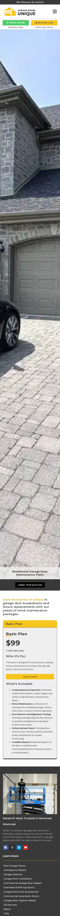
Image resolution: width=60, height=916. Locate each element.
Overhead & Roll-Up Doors (19, 887)
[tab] (30, 624)
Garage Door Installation (18, 878)
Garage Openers (13, 874)
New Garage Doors (14, 865)
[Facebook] (5, 847)
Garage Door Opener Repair (20, 900)
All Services (10, 904)
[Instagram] (12, 847)
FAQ (6, 913)
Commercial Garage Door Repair (23, 883)
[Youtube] (25, 847)
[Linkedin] (19, 847)
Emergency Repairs (15, 870)
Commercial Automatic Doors (21, 896)
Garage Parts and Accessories (21, 891)
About (7, 909)
